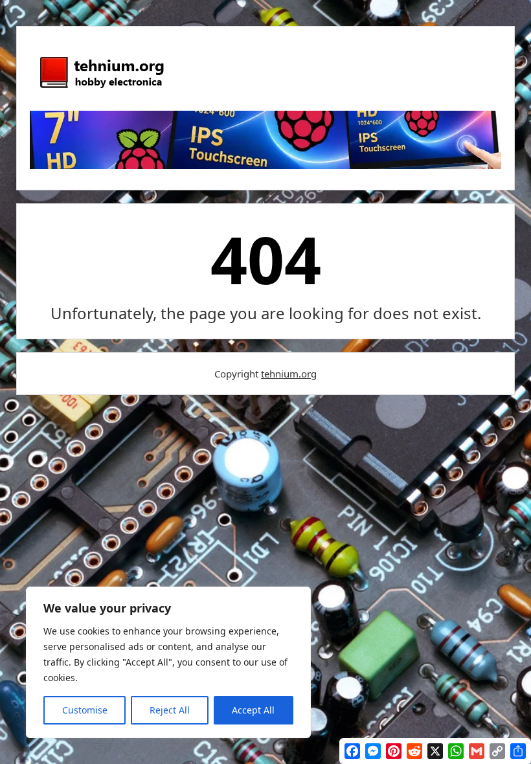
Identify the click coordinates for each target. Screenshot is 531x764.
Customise (84, 710)
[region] (168, 662)
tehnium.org (289, 373)
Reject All (170, 710)
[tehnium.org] (101, 89)
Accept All (253, 710)
